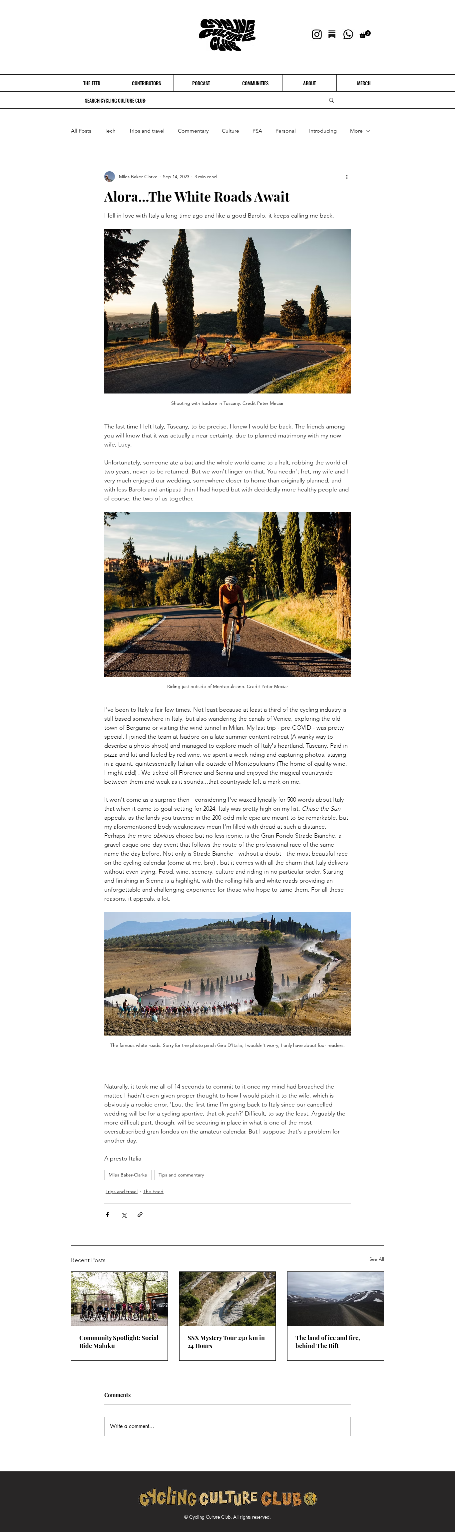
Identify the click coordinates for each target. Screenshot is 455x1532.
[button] (365, 34)
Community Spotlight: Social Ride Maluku (119, 1342)
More (356, 131)
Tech (110, 131)
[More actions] (347, 177)
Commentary (193, 131)
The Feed (153, 1191)
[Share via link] (140, 1214)
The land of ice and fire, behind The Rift (327, 1342)
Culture (230, 131)
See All (376, 1259)
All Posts (81, 131)
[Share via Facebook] (107, 1214)
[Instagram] (316, 34)
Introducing (323, 131)
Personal (285, 131)
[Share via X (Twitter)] (124, 1214)
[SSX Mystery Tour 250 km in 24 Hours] (228, 1299)
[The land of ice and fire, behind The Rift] (335, 1299)
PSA (257, 131)
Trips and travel (147, 131)
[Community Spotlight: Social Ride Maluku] (119, 1299)
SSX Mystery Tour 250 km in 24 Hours (226, 1342)
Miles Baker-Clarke (128, 1175)
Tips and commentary (181, 1175)
